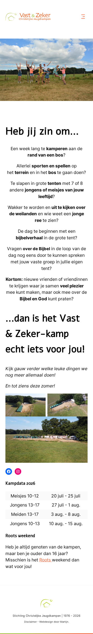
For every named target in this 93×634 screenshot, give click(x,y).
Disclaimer (30, 621)
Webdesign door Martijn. (54, 621)
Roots (45, 560)
